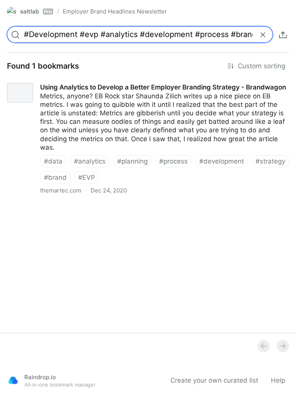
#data (53, 161)
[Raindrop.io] (13, 380)
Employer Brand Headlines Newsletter (115, 11)
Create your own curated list (214, 380)
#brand (55, 177)
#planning (132, 161)
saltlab (36, 11)
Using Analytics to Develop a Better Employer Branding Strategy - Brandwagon (122, 80)
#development (221, 161)
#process (173, 161)
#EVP (86, 177)
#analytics (90, 161)
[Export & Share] (283, 35)
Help (278, 380)
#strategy (270, 161)
